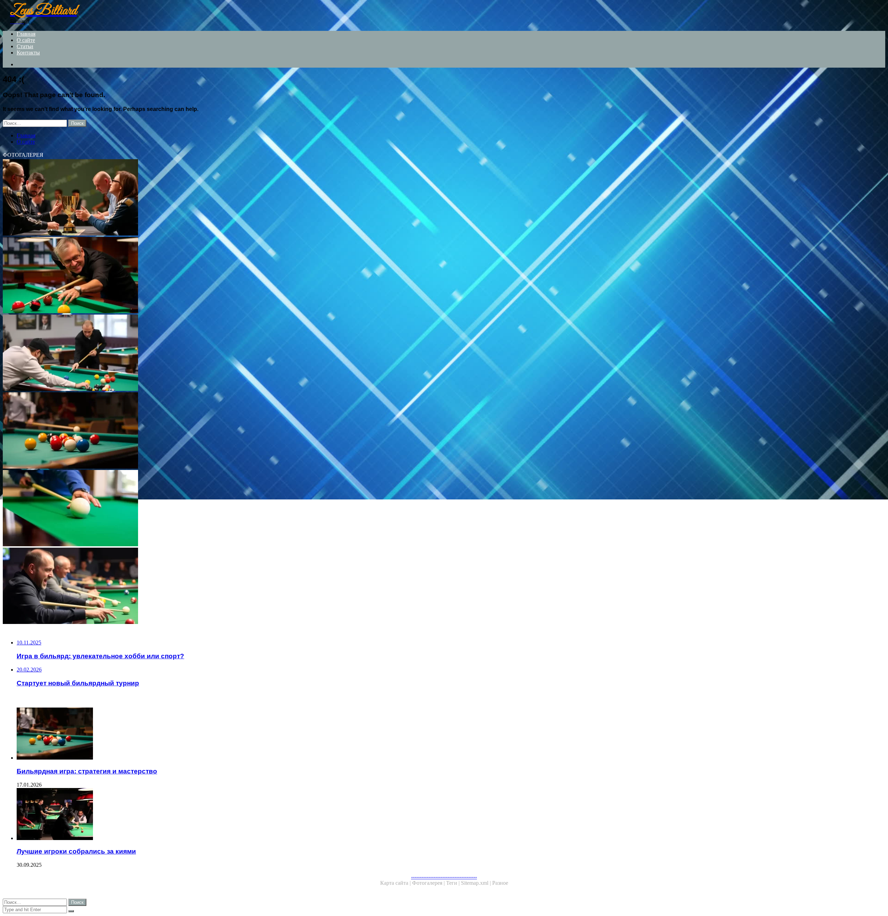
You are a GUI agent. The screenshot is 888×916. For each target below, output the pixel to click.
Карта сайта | (396, 883)
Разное (500, 883)
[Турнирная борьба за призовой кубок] (211, 198)
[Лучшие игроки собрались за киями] (218, 814)
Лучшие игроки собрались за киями (76, 851)
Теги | (453, 883)
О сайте (26, 40)
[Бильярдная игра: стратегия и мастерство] (211, 431)
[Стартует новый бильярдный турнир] (211, 353)
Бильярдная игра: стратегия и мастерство (87, 771)
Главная (26, 34)
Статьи (25, 46)
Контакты (28, 52)
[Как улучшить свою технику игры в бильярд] (211, 276)
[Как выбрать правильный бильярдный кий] (211, 509)
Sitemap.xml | (476, 883)
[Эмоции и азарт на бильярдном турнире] (211, 586)
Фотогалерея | (429, 883)
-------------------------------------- (444, 877)
